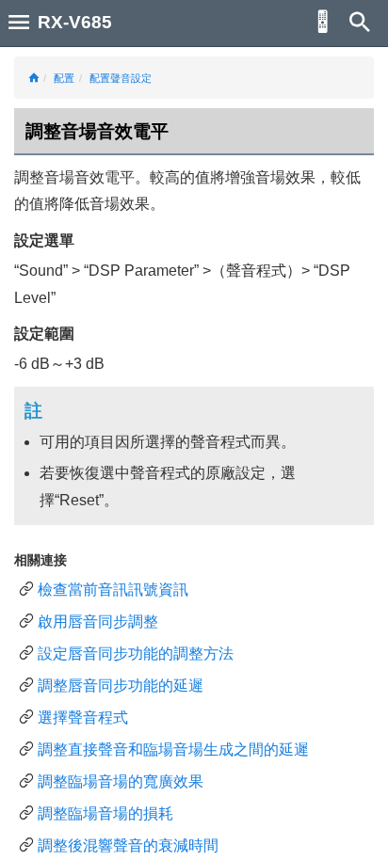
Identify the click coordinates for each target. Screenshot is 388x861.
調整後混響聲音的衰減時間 (128, 845)
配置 (64, 78)
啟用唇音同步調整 (98, 622)
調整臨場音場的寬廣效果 (120, 781)
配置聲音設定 (120, 78)
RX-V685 (75, 22)
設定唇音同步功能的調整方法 (136, 654)
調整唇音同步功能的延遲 (120, 686)
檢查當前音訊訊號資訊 (113, 590)
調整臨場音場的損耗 (105, 813)
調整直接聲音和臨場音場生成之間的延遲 (173, 749)
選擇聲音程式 (83, 717)
